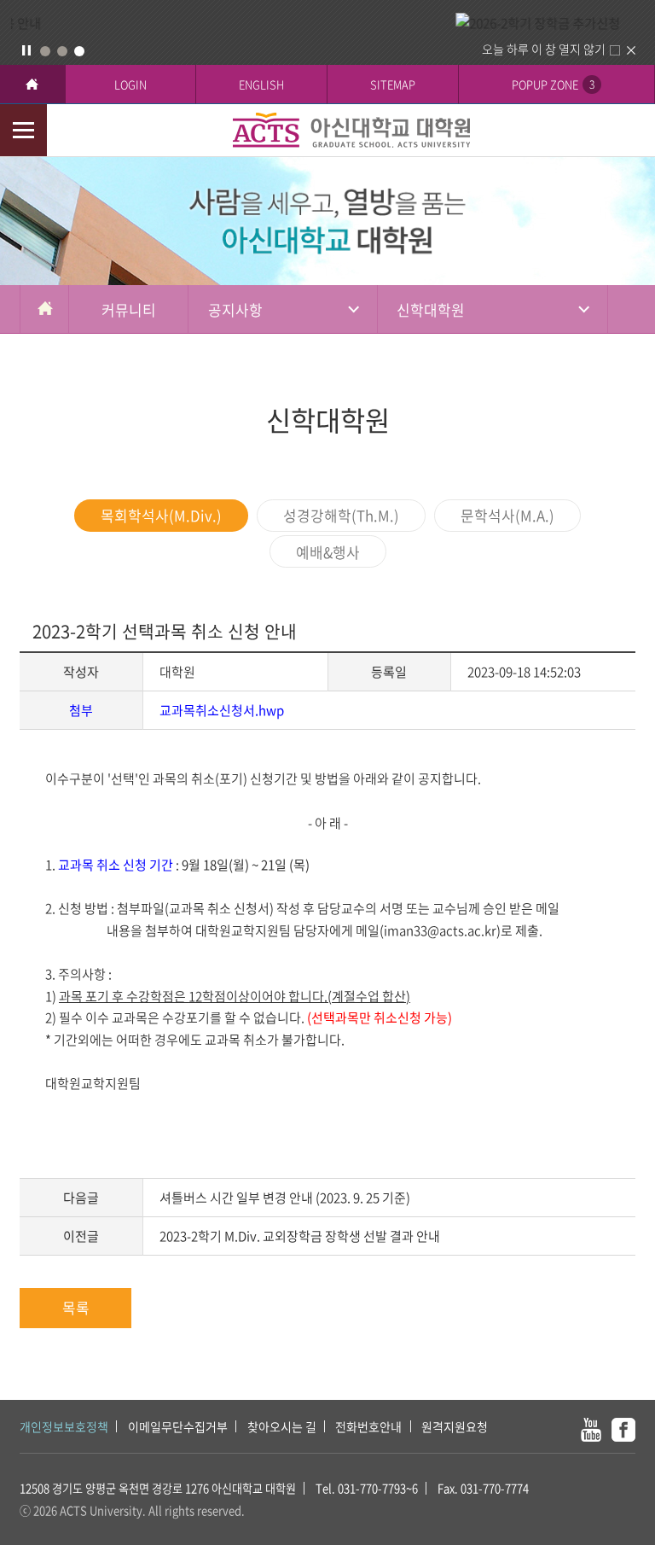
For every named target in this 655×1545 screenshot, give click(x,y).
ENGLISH (261, 84)
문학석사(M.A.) (507, 515)
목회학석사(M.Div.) (161, 515)
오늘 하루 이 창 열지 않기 (544, 48)
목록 (76, 1307)
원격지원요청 (454, 1426)
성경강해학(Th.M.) (341, 515)
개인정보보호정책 (64, 1426)
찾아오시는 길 (281, 1426)
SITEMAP (392, 84)
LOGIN (130, 84)
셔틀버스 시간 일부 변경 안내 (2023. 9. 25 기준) (284, 1197)
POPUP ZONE (553, 84)
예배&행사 (328, 552)
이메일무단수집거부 (178, 1426)
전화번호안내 (368, 1426)
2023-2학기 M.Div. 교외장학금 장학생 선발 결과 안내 (299, 1236)
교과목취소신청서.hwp (221, 710)
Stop (26, 50)
